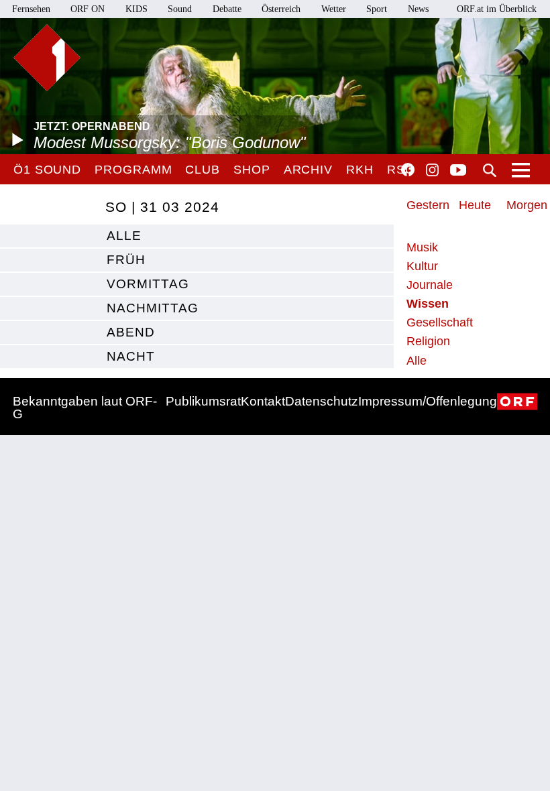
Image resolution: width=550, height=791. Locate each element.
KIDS (136, 9)
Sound (180, 9)
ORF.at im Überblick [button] (497, 9)
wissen (427, 303)
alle (124, 236)
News (418, 9)
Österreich (281, 9)
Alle (416, 360)
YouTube (458, 171)
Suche (489, 170)
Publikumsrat (203, 401)
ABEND (131, 332)
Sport (376, 9)
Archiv (308, 169)
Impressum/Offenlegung (427, 401)
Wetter (333, 9)
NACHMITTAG (153, 308)
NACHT (131, 356)
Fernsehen (31, 9)
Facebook (408, 169)
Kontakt (263, 401)
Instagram (432, 170)
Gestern (427, 205)
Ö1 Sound (47, 169)
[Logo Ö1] (46, 57)
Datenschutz (321, 401)
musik (422, 247)
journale (429, 285)
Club (202, 169)
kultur (422, 266)
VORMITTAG (148, 284)
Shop (251, 169)
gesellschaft (439, 322)
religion (428, 341)
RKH (360, 169)
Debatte (227, 9)
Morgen (526, 205)
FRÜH (126, 260)
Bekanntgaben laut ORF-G (85, 407)
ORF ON (87, 9)
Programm (133, 169)
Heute (475, 205)
